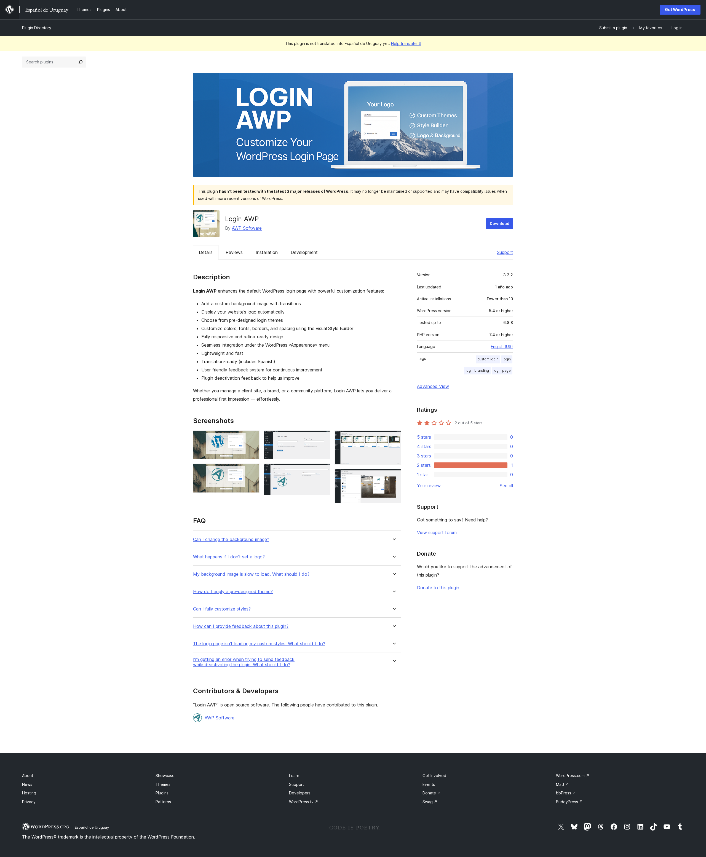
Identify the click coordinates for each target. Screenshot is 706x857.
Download (499, 223)
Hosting (29, 793)
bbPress (566, 793)
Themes (163, 784)
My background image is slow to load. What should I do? (251, 574)
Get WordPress (680, 9)
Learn (294, 775)
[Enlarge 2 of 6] (252, 471)
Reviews (234, 252)
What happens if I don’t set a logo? (229, 556)
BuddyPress (569, 801)
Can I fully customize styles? (222, 609)
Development (304, 252)
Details (206, 252)
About (27, 775)
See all (506, 485)
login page (502, 370)
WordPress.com (572, 775)
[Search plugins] (80, 62)
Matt (562, 784)
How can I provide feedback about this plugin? (240, 626)
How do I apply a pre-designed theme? (233, 591)
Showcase (165, 775)
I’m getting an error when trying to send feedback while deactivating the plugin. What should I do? (244, 662)
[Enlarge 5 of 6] (393, 438)
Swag (429, 801)
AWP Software (247, 228)
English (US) (502, 346)
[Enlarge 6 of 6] (393, 476)
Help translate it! (406, 43)
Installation (267, 252)
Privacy (29, 801)
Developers (300, 793)
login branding (477, 370)
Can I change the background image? (231, 539)
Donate (431, 793)
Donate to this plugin (438, 587)
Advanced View (433, 386)
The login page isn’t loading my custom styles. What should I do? (259, 643)
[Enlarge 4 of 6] (322, 471)
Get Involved (434, 775)
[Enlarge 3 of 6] (322, 438)
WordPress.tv (303, 801)
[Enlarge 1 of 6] (252, 438)
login (507, 359)
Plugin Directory (36, 27)
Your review (429, 485)
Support (505, 252)
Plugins (162, 793)
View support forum (437, 532)
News (27, 784)
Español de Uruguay (92, 827)
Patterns (163, 801)
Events (428, 784)
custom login (487, 359)
